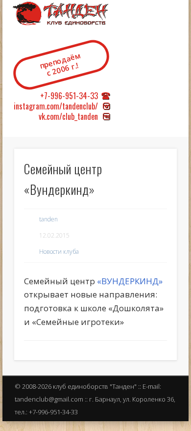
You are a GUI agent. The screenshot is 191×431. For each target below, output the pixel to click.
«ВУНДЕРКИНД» (130, 281)
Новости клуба (59, 251)
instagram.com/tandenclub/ (56, 106)
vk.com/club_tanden (68, 116)
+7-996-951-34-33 (69, 96)
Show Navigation (169, 83)
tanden (48, 219)
